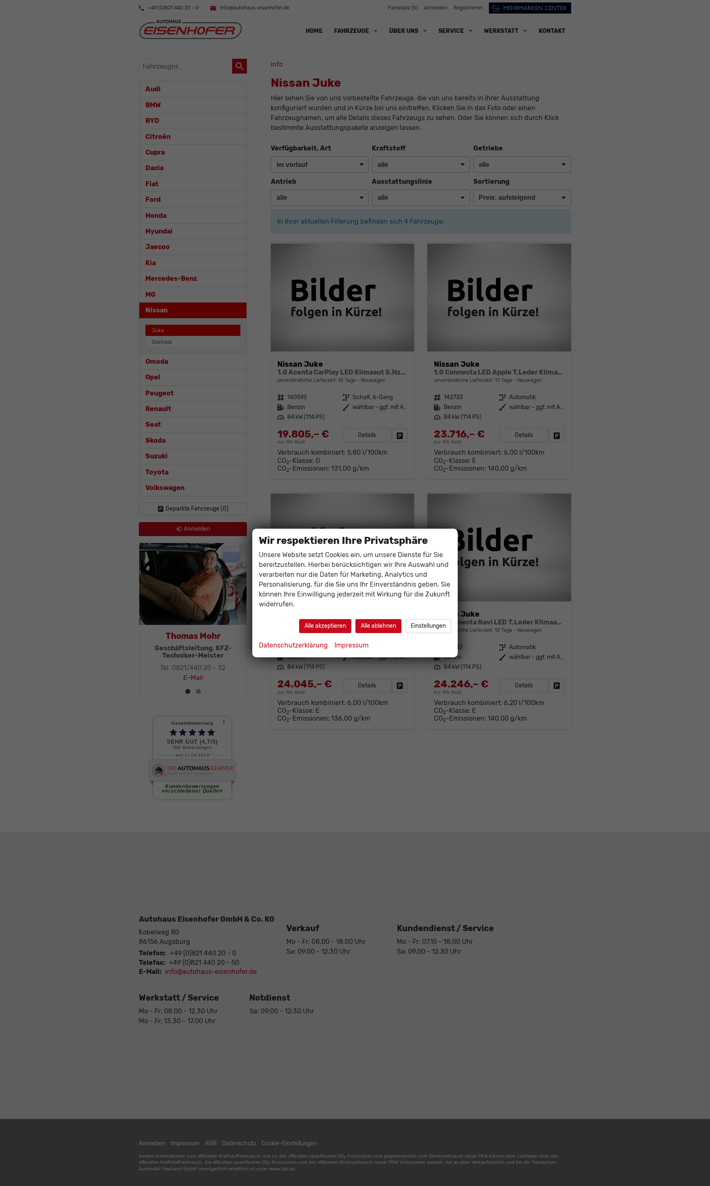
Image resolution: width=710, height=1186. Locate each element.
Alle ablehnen (378, 625)
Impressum (351, 645)
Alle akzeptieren (325, 625)
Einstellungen (428, 625)
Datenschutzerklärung (293, 645)
